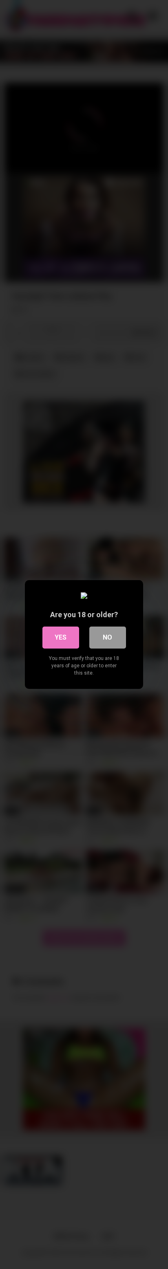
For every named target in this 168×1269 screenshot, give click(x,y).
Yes (60, 637)
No (107, 637)
